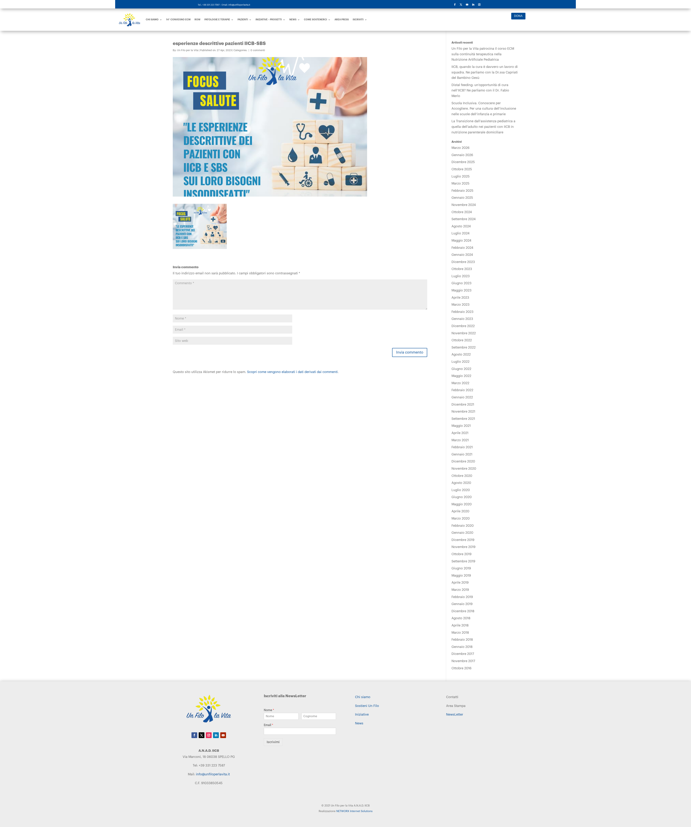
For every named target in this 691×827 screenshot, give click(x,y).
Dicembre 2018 (462, 611)
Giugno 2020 (461, 497)
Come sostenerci (315, 19)
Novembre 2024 (463, 204)
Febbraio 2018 (462, 639)
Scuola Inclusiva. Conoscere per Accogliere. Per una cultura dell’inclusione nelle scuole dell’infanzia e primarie (483, 109)
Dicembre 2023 (463, 262)
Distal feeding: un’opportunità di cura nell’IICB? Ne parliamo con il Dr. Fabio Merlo (480, 90)
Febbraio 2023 (462, 311)
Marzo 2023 (460, 304)
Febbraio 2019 (462, 597)
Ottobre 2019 (461, 554)
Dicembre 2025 (463, 162)
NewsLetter (454, 714)
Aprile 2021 (459, 433)
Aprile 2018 (460, 625)
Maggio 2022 (461, 375)
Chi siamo (152, 19)
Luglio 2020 (460, 490)
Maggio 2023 (461, 290)
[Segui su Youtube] (467, 4)
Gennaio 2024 (462, 254)
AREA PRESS (342, 19)
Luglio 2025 (460, 176)
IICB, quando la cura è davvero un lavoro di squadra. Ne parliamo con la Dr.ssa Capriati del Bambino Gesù (484, 72)
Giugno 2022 (461, 368)
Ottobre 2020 (461, 475)
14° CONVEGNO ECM (178, 19)
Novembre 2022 (463, 333)
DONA (518, 16)
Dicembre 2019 (462, 539)
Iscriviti (358, 19)
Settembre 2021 (463, 418)
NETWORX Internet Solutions (354, 811)
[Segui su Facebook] (454, 4)
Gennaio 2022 (462, 397)
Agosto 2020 (461, 482)
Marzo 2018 (460, 632)
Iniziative (362, 714)
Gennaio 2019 (462, 604)
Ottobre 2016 (461, 668)
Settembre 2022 (463, 347)
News (292, 19)
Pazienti (243, 19)
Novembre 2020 (463, 468)
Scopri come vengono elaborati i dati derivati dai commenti (292, 372)
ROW (197, 19)
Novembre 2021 (463, 411)
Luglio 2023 (460, 276)
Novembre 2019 (463, 547)
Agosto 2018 (460, 618)
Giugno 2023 (461, 283)
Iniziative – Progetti (269, 19)
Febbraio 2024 (462, 247)
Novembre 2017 (463, 661)
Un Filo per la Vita (187, 50)
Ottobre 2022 (461, 340)
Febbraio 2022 (462, 390)
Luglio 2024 (460, 233)
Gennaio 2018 (462, 646)
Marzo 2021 (460, 440)
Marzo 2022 (460, 383)
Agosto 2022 (461, 354)
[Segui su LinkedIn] (473, 4)
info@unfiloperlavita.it (213, 774)
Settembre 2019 (463, 561)
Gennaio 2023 (462, 318)
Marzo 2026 (460, 147)
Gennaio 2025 (462, 197)
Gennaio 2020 (462, 532)
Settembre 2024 (463, 219)
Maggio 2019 (461, 575)
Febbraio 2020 (462, 525)
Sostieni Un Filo (367, 705)
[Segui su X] (461, 4)
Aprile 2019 (460, 582)
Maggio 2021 (461, 425)
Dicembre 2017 (462, 653)
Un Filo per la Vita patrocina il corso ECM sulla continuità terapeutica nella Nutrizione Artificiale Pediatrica (482, 54)
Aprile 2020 (460, 511)
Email (268, 725)
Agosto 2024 (461, 226)
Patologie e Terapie (217, 19)
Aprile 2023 (460, 297)
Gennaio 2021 (461, 454)
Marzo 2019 (460, 589)
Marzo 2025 (460, 183)
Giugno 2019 (461, 568)
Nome (269, 710)
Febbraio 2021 (462, 447)
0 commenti (257, 50)
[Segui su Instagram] (479, 4)
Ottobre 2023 (461, 269)
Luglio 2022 (460, 361)
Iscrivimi (273, 742)
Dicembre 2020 (463, 461)
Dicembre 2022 (463, 326)
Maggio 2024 (461, 240)
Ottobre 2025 (461, 169)
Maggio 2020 (461, 504)
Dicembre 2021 (462, 404)
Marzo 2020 (460, 518)
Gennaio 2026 (462, 155)
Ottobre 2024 (461, 212)
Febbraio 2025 (462, 190)
